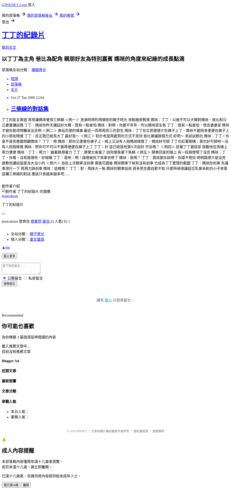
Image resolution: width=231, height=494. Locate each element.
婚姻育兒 (39, 70)
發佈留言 (9, 283)
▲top (6, 247)
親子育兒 (37, 234)
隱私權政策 (141, 431)
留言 (46, 221)
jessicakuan (10, 196)
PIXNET (82, 431)
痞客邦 (36, 221)
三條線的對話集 (30, 109)
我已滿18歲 (11, 485)
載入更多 (9, 256)
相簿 (14, 79)
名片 (14, 90)
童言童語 (37, 239)
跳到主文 (9, 47)
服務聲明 (158, 431)
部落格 (16, 84)
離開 (26, 485)
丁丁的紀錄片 (23, 35)
